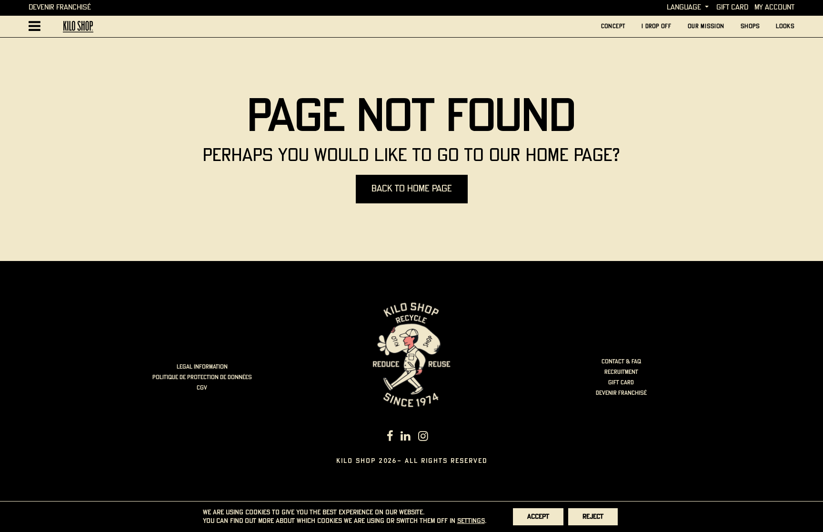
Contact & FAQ (621, 361)
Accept (538, 516)
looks (785, 26)
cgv (202, 388)
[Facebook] (390, 437)
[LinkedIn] (405, 437)
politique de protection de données (202, 377)
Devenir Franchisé (60, 7)
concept (613, 26)
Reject (592, 516)
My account (774, 7)
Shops (750, 26)
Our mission (706, 26)
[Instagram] (423, 437)
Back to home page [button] (411, 188)
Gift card (732, 7)
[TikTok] (436, 437)
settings (471, 521)
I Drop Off (657, 26)
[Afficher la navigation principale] (34, 26)
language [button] (684, 7)
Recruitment (621, 372)
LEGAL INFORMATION (202, 367)
